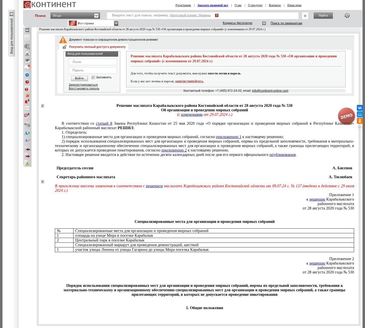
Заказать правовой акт (212, 5)
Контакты (275, 5)
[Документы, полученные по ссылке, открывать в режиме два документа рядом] (27, 38)
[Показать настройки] (347, 15)
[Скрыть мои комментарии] (27, 109)
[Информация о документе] (27, 74)
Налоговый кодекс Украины (190, 15)
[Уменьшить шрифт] (27, 140)
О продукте (255, 5)
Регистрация (183, 5)
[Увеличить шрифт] (27, 133)
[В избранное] (27, 95)
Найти (323, 15)
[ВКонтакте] (360, 108)
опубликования (282, 154)
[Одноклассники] (360, 121)
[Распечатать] (27, 54)
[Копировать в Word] (27, 60)
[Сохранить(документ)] (27, 47)
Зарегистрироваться (83, 85)
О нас (238, 5)
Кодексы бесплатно (237, 23)
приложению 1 (228, 137)
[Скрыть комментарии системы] (27, 67)
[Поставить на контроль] (27, 88)
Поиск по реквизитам (286, 23)
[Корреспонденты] (27, 149)
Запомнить (103, 77)
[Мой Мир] (360, 114)
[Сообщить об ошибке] (27, 163)
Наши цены (294, 5)
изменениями (192, 114)
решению (317, 199)
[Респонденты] (27, 156)
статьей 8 (104, 123)
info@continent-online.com (270, 90)
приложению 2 (174, 150)
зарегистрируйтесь (189, 81)
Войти (79, 78)
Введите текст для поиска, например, (161, 15)
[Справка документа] (27, 81)
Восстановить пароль (84, 88)
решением (154, 186)
